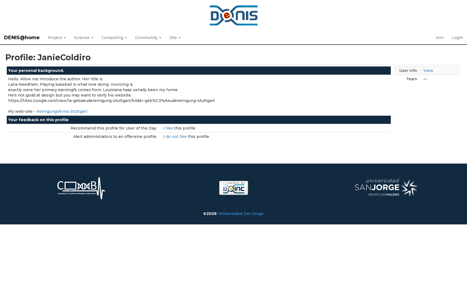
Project (55, 37)
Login (457, 37)
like (170, 128)
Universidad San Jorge (241, 213)
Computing (112, 37)
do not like (177, 136)
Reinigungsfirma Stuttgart (62, 111)
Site (173, 37)
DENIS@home (22, 38)
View (428, 70)
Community (147, 37)
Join (440, 37)
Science (82, 37)
